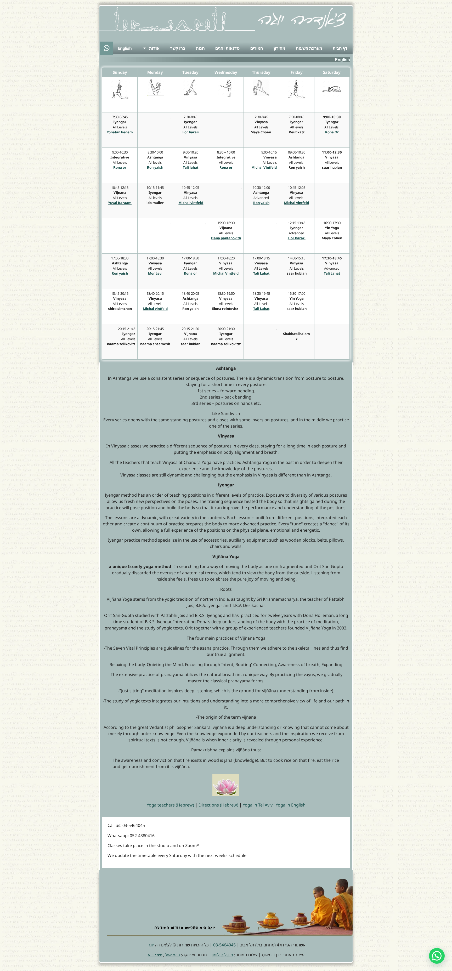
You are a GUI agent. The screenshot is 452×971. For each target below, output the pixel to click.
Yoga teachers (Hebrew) (170, 805)
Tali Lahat (332, 273)
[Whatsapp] (106, 48)
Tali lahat (190, 167)
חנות (200, 48)
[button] (437, 956)
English (125, 48)
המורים (256, 48)
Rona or (226, 167)
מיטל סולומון (222, 955)
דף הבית (340, 48)
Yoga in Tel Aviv (258, 805)
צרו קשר (177, 48)
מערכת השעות (309, 48)
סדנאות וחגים (227, 48)
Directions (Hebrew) (218, 805)
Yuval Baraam (120, 202)
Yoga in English (291, 805)
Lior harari (297, 238)
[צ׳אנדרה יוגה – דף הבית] (302, 18)
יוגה (150, 945)
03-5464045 (224, 945)
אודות (154, 48)
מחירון (279, 48)
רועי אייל (172, 955)
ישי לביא (155, 955)
